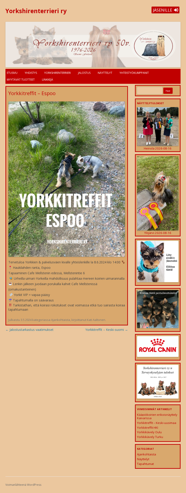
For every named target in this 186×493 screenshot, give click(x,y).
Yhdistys (31, 73)
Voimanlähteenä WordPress (23, 485)
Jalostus (84, 73)
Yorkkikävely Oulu (149, 432)
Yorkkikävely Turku (150, 437)
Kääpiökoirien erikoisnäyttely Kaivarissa (157, 416)
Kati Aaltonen (96, 320)
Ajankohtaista (60, 320)
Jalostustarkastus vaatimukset (29, 329)
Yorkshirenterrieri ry (36, 11)
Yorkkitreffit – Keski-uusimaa (156, 423)
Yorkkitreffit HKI (147, 428)
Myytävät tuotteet (21, 80)
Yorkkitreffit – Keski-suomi (106, 329)
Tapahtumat (145, 464)
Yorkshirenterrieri (57, 73)
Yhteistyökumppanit (134, 73)
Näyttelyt (105, 73)
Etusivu (12, 73)
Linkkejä (47, 80)
